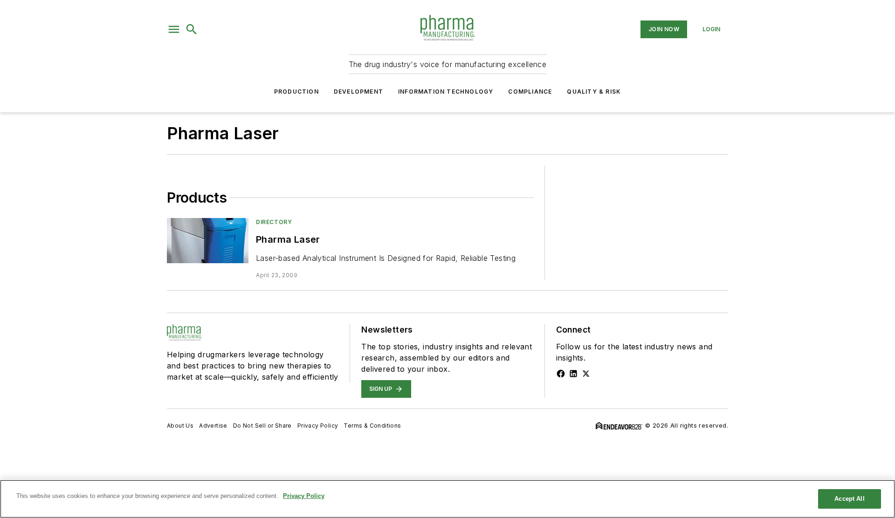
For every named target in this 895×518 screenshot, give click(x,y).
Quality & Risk (594, 91)
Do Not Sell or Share (262, 425)
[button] (174, 29)
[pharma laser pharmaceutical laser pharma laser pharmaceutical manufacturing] (207, 240)
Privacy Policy (317, 425)
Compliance (530, 91)
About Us (180, 425)
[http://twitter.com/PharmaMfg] (586, 373)
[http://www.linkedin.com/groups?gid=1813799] (573, 373)
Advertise (213, 425)
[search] (192, 29)
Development (358, 91)
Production (296, 91)
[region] (447, 499)
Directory (274, 221)
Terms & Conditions (372, 425)
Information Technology (445, 91)
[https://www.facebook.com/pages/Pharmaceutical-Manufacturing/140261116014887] (560, 373)
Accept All (849, 498)
